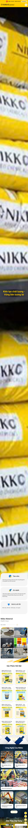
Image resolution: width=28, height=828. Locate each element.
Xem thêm (14, 738)
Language (24, 1)
